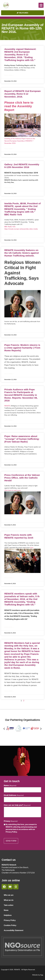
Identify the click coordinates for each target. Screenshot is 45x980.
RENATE (7, 406)
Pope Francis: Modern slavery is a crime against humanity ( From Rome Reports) (22, 348)
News (6, 910)
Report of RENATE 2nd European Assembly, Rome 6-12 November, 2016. (22, 94)
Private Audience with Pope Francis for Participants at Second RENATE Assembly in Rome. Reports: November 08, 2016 (21, 395)
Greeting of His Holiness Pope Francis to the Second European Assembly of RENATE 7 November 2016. (19, 141)
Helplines (8, 915)
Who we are (8, 895)
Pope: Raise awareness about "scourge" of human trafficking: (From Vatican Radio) (21, 439)
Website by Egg (37, 975)
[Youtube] (10, 886)
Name (10, 785)
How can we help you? (17, 805)
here (31, 547)
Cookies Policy (10, 925)
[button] (41, 5)
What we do (8, 900)
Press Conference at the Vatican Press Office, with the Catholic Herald (22, 478)
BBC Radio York (9, 226)
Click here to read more (12, 490)
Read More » (8, 75)
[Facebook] (4, 886)
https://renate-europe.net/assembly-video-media (21, 229)
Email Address (14, 795)
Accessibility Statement (13, 930)
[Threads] (15, 886)
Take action (8, 905)
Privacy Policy (10, 920)
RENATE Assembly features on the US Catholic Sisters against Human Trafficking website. (21, 253)
